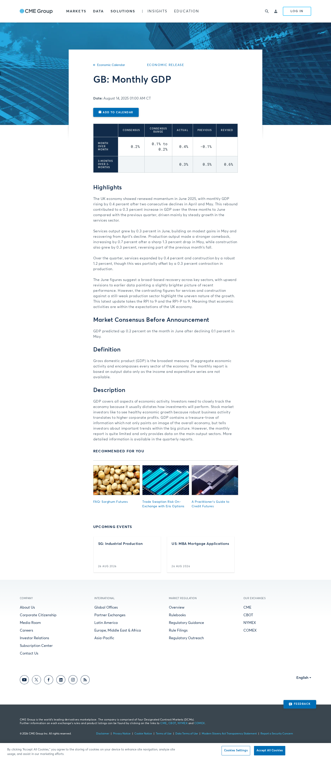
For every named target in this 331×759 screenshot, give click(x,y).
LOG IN (297, 11)
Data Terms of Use (186, 733)
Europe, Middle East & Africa (117, 630)
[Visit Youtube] (24, 680)
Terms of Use (164, 733)
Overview (176, 607)
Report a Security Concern (277, 733)
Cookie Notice (143, 733)
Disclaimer (102, 733)
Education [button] (186, 11)
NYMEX (249, 623)
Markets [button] (76, 11)
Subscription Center (36, 646)
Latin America (106, 623)
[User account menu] (276, 11)
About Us (27, 607)
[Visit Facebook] (48, 680)
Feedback (302, 704)
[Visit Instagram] (72, 680)
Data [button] (98, 11)
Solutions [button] (123, 11)
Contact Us (29, 653)
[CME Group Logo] (36, 11)
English (302, 678)
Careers (26, 630)
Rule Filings (178, 630)
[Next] (230, 554)
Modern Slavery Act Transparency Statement (229, 733)
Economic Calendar (111, 65)
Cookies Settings (236, 750)
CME (247, 607)
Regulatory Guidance (186, 623)
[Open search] (267, 11)
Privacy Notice (122, 733)
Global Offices (106, 607)
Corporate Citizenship (38, 615)
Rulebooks (177, 615)
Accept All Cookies (269, 750)
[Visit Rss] (85, 680)
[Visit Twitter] (36, 680)
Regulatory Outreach (186, 638)
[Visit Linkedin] (60, 680)
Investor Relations (34, 638)
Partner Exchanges (109, 615)
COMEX (250, 630)
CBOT (248, 615)
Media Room (30, 623)
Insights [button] (157, 11)
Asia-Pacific (104, 638)
